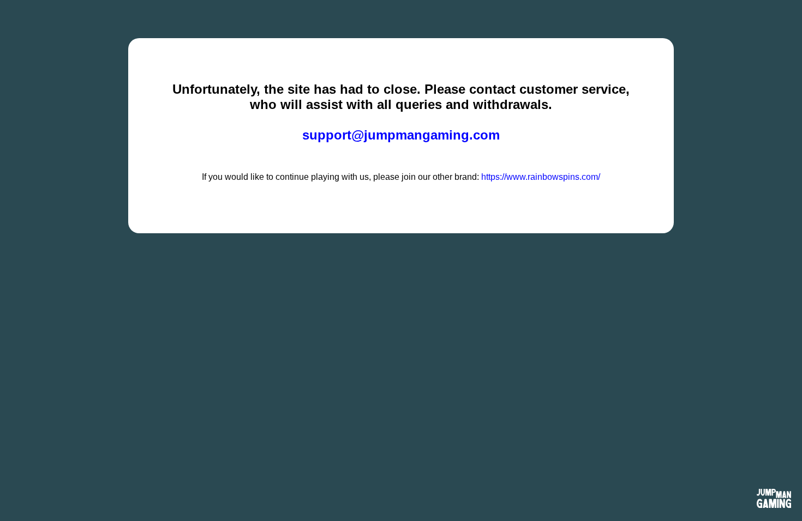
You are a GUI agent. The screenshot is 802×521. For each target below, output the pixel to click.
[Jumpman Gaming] (774, 499)
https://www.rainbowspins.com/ (540, 176)
